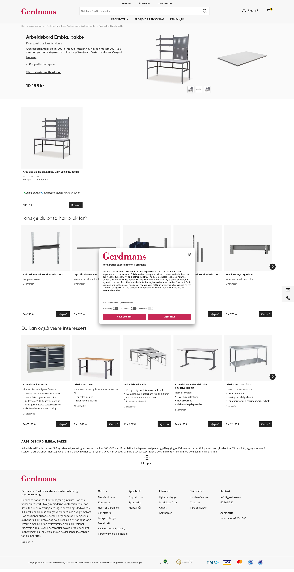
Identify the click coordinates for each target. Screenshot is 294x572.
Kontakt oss (105, 502)
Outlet (162, 507)
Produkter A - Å (168, 502)
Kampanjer (177, 19)
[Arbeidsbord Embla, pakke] (191, 89)
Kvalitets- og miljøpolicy (111, 528)
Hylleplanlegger (168, 497)
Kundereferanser (200, 497)
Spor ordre (135, 502)
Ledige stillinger (107, 518)
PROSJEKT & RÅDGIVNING (149, 19)
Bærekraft (104, 523)
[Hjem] (44, 11)
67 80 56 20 (227, 502)
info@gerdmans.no (231, 497)
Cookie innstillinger (133, 562)
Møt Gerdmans (106, 497)
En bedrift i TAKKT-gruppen (111, 562)
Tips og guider (198, 507)
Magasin (195, 502)
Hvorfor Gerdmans (109, 507)
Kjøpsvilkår (135, 507)
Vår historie (104, 513)
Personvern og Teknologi (113, 533)
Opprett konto (137, 497)
